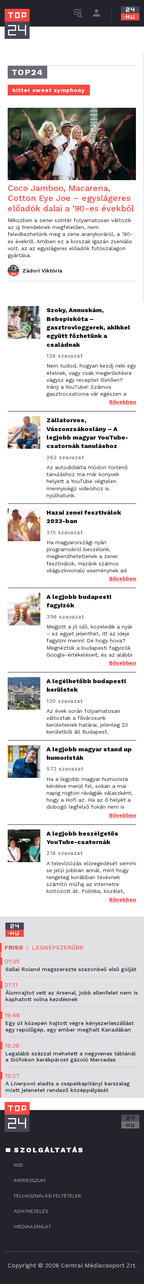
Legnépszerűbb (57, 947)
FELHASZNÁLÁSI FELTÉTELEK (47, 1196)
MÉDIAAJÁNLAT (32, 1226)
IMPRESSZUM (29, 1180)
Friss (14, 947)
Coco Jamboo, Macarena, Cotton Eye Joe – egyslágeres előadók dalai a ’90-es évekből (71, 198)
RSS (18, 1165)
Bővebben (122, 402)
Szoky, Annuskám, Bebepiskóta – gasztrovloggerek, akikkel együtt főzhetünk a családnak (88, 327)
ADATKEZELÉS (31, 1211)
